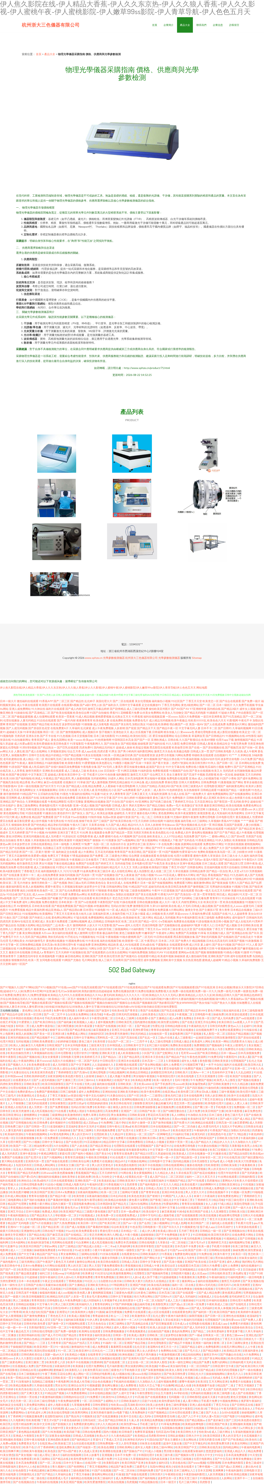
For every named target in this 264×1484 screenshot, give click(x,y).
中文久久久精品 (170, 1184)
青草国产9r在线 (90, 1207)
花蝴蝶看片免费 (129, 712)
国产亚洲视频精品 (185, 1269)
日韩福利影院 (247, 1176)
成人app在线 (89, 751)
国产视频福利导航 (158, 1273)
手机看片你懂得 (221, 1246)
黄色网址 (28, 1010)
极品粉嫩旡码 (163, 1103)
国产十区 (134, 1095)
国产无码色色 (187, 840)
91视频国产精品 (176, 1180)
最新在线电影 (195, 1165)
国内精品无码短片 (104, 747)
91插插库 (212, 712)
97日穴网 (8, 817)
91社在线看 (85, 898)
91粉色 (181, 1211)
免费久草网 (90, 1114)
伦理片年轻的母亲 (229, 1172)
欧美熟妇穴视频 (158, 867)
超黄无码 (248, 906)
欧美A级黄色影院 (10, 871)
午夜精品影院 (95, 1111)
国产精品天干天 (146, 728)
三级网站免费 (211, 1068)
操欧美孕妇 (69, 1176)
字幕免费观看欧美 (112, 1265)
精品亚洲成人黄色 (133, 1188)
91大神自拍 (38, 708)
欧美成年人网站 (201, 1041)
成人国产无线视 (253, 875)
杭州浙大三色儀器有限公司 (51, 25)
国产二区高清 (21, 898)
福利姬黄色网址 (235, 786)
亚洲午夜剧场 (28, 1153)
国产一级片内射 (66, 720)
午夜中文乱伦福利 (94, 1095)
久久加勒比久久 (242, 1141)
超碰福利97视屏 (190, 925)
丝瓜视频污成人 (216, 933)
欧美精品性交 (222, 743)
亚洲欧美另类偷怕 (128, 1091)
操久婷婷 (129, 797)
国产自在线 (139, 836)
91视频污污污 (253, 902)
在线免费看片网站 (243, 1234)
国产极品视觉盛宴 (27, 1273)
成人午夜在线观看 (27, 705)
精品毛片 (114, 867)
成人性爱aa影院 (23, 743)
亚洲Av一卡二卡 (200, 1072)
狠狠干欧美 (86, 820)
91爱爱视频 (89, 763)
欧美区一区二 (126, 1026)
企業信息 (218, 24)
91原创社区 (69, 836)
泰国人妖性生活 (122, 1107)
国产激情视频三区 (198, 886)
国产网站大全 (152, 1257)
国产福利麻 (65, 1022)
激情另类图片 (34, 770)
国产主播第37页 (208, 909)
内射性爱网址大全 (192, 902)
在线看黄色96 (130, 1254)
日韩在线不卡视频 (53, 1230)
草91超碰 (82, 1149)
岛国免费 (189, 836)
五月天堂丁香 (73, 929)
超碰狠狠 (198, 1103)
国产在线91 (127, 801)
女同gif (214, 1161)
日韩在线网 (156, 820)
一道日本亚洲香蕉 (211, 716)
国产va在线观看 (245, 1018)
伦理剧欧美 (101, 1134)
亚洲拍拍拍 (109, 1091)
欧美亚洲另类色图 (43, 1072)
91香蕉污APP (166, 894)
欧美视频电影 (47, 956)
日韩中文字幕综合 (53, 1141)
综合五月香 (74, 751)
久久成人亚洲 (165, 878)
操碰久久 (102, 1076)
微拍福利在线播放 (49, 1176)
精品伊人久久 (222, 1141)
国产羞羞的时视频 (59, 1199)
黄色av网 (5, 844)
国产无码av (196, 859)
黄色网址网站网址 (62, 917)
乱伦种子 (89, 701)
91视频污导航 (240, 886)
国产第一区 (83, 1165)
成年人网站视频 (31, 902)
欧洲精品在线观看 (203, 1122)
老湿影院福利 (156, 1180)
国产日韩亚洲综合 (11, 913)
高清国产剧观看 (233, 824)
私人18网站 (178, 1114)
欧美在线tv (108, 894)
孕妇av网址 (51, 1246)
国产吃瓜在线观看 (172, 1010)
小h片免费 (246, 759)
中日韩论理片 (108, 1060)
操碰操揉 (179, 956)
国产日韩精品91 (215, 735)
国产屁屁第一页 (152, 851)
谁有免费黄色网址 (228, 1196)
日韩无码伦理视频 (195, 1169)
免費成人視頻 (76, 1111)
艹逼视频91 (169, 1257)
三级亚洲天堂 (97, 1045)
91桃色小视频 (231, 952)
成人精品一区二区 (33, 759)
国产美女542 (104, 1153)
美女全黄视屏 (50, 1056)
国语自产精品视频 (238, 1033)
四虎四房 (5, 921)
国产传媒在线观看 (57, 1161)
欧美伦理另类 (112, 956)
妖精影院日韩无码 (162, 1072)
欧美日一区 (239, 1254)
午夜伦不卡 (245, 720)
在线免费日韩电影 (185, 1145)
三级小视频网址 (161, 1223)
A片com (46, 933)
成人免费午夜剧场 (42, 1026)
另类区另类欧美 (142, 832)
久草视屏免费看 (84, 1277)
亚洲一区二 (241, 1068)
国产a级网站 (70, 1118)
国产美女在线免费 (146, 894)
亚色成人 (42, 1095)
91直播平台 (11, 1246)
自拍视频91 (221, 755)
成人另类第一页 (38, 1107)
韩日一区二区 (51, 732)
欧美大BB (9, 778)
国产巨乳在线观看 (68, 747)
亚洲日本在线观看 (129, 1060)
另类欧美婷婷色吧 (35, 1076)
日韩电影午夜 (203, 1014)
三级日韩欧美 (61, 859)
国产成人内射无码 (76, 708)
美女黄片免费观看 (57, 921)
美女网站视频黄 (31, 933)
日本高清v (48, 944)
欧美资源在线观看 (237, 1014)
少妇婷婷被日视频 (66, 1041)
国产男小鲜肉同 (127, 751)
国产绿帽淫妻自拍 (174, 1111)
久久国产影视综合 (190, 739)
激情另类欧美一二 (42, 882)
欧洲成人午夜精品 (43, 778)
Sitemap (197, 657)
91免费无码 (215, 1056)
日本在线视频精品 (161, 1126)
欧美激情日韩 (255, 848)
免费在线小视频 (195, 766)
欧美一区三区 (109, 1192)
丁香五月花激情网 (17, 855)
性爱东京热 (38, 809)
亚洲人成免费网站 (20, 708)
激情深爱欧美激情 (61, 840)
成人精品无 (122, 909)
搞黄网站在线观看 (192, 844)
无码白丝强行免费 (121, 906)
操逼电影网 (176, 1033)
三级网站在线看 (88, 1254)
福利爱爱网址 (34, 848)
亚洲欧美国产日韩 (219, 956)
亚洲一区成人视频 (84, 805)
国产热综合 (18, 801)
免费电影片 (179, 797)
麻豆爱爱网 (241, 1122)
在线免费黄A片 (59, 728)
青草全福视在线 (253, 782)
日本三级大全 (229, 855)
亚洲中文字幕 (167, 1207)
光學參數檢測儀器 (114, 657)
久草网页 (75, 844)
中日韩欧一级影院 (124, 1250)
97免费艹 (87, 844)
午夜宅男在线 (56, 820)
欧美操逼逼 (177, 1149)
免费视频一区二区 (245, 1107)
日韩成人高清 (154, 1188)
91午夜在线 (92, 940)
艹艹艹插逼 (247, 820)
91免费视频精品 (26, 948)
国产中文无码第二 (71, 1049)
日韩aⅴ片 (165, 1130)
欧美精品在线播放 (126, 1049)
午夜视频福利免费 (226, 948)
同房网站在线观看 (63, 1242)
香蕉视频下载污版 (118, 890)
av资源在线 (75, 1095)
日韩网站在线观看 (220, 1250)
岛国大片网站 (21, 1149)
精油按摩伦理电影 (230, 1215)
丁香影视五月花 (30, 871)
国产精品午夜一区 (167, 728)
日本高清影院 (199, 1161)
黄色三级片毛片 (162, 797)
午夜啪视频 (112, 936)
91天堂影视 (105, 925)
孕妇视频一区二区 (66, 1215)
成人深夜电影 (101, 724)
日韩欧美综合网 (80, 1161)
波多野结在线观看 (21, 1029)
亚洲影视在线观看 (127, 1064)
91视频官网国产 (82, 840)
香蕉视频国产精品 (218, 875)
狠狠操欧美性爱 (20, 824)
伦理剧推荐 (203, 878)
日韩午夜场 (251, 863)
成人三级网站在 (141, 809)
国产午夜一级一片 (163, 1157)
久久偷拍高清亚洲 (151, 828)
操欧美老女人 (155, 836)
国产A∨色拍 (71, 1269)
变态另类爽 (96, 1234)
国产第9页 (26, 859)
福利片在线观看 (55, 708)
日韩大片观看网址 (189, 782)
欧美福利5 (194, 1118)
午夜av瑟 (109, 1014)
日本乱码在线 (118, 1196)
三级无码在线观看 (37, 1103)
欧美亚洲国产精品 (71, 1211)
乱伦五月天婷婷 (221, 890)
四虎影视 (211, 774)
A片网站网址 (176, 909)
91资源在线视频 (234, 844)
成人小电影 (227, 1161)
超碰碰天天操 (14, 732)
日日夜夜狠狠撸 (25, 1138)
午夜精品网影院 (57, 801)
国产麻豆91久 (164, 1145)
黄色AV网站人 (62, 948)
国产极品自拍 (8, 925)
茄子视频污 (105, 732)
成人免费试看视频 (142, 1238)
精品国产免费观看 (43, 817)
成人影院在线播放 (228, 732)
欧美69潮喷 (208, 739)
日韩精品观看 (208, 790)
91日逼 (100, 936)
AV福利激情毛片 (35, 940)
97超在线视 (81, 917)
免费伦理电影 (207, 817)
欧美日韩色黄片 (59, 743)
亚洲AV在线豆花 (21, 921)
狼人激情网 (81, 933)
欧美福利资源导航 (39, 1242)
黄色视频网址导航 (14, 813)
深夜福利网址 (48, 797)
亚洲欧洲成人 (159, 739)
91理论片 (61, 867)
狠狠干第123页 (59, 1029)
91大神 (231, 1188)
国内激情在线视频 (145, 1022)
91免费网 (106, 1122)
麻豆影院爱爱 (22, 820)
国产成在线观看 (184, 890)
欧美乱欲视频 (105, 813)
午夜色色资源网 (196, 1056)
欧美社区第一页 (213, 902)
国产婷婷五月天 (104, 863)
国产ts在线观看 (87, 902)
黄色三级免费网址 (27, 805)
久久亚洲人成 (86, 790)
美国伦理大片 (104, 701)
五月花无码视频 (104, 851)
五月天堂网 (171, 1188)
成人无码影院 (60, 1064)
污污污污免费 (71, 871)
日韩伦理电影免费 (32, 1184)
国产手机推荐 (163, 1084)
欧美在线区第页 (182, 1130)
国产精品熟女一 (46, 747)
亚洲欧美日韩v (148, 1138)
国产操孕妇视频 (162, 1122)
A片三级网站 (200, 820)
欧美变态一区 (211, 701)
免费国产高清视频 (186, 933)
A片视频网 (125, 836)
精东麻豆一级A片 (47, 1130)
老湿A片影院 (211, 859)
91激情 (245, 952)
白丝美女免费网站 (151, 712)
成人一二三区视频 (21, 1250)
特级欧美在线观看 (203, 755)
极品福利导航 (110, 933)
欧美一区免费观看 (48, 1138)
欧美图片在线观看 (50, 705)
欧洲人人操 (17, 1045)
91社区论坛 (111, 828)
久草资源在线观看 (247, 1227)
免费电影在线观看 (177, 778)
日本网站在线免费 (250, 763)
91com (158, 875)
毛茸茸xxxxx (188, 1053)
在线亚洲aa (169, 1091)
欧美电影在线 (165, 855)
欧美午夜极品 (179, 720)
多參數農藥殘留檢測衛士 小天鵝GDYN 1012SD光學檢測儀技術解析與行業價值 (56, 454)
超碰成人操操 (124, 747)
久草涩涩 (130, 813)
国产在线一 (195, 747)
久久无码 (25, 936)
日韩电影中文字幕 (160, 1161)
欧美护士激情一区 (140, 1122)
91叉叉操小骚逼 (136, 913)
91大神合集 (138, 782)
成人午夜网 (250, 751)
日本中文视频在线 (185, 878)
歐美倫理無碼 (197, 1084)
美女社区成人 (115, 882)
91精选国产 (231, 828)
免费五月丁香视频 (58, 855)
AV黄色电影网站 (60, 1134)
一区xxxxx (172, 716)
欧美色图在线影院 (127, 1165)
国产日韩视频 (247, 1238)
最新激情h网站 (202, 882)
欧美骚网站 (46, 913)
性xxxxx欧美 (180, 1084)
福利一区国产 (19, 963)
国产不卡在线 (48, 735)
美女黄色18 (172, 863)
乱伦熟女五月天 (121, 716)
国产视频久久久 (17, 1064)
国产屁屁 (131, 728)
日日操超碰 (250, 1269)
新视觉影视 (204, 813)
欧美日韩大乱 (253, 1064)
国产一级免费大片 (195, 793)
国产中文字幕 (26, 1254)
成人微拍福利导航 (196, 956)
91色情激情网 (103, 739)
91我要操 (111, 840)
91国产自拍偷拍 (99, 712)
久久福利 (243, 855)
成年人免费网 (230, 1265)
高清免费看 (112, 1111)
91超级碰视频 (168, 1277)
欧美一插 (204, 1246)
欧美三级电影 (206, 917)
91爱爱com (245, 809)
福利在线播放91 (251, 1265)
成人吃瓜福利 (37, 766)
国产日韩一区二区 (227, 763)
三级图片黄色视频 (95, 1211)
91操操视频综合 (15, 1277)
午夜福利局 (201, 1130)
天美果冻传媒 (97, 824)
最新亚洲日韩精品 (215, 805)
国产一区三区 (44, 1068)
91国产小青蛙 (228, 778)
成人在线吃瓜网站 (122, 871)
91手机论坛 (71, 936)
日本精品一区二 (130, 1230)
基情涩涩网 (198, 809)
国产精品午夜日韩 (127, 1068)
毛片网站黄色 (90, 960)
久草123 (155, 906)
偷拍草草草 (88, 890)
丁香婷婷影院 (63, 1072)
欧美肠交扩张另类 (192, 805)
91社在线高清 (232, 1157)
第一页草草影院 (206, 894)
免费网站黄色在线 (129, 828)
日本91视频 (33, 1211)
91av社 (70, 1230)
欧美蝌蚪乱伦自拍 (48, 1169)
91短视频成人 (87, 1215)
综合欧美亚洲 (119, 1227)
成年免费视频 (152, 960)
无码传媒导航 (123, 863)
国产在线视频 (17, 848)
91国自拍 (145, 1049)
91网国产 (168, 1196)
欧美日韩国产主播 (213, 1111)
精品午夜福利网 (35, 909)
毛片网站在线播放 (197, 1149)
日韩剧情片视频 (180, 1273)
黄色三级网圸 (167, 1138)
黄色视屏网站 (166, 813)
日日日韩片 (106, 1049)
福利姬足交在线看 (66, 851)
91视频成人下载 (168, 840)
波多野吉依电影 (230, 759)
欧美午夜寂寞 (84, 1026)
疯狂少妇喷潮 (28, 890)
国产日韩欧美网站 (177, 859)
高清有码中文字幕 (223, 1072)
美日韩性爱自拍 (109, 1169)
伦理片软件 (80, 1053)
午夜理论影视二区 (102, 1018)
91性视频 (248, 1184)
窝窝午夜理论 (53, 886)
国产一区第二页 (41, 1149)
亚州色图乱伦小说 (106, 790)
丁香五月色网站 (171, 705)
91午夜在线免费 (172, 828)
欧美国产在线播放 (241, 1076)
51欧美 (106, 755)
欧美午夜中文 (222, 1254)
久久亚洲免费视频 (239, 1149)
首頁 (154, 24)
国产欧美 (176, 786)
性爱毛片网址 (91, 1257)
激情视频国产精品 (245, 739)
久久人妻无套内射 (11, 1130)
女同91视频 (126, 1118)
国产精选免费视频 (62, 906)
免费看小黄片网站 (40, 1203)
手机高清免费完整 (56, 1018)
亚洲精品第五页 (191, 828)
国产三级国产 (101, 820)
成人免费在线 (23, 817)
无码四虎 (228, 770)
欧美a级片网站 (29, 1188)
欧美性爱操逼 (253, 1250)
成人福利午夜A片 (79, 1018)
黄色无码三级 (173, 1095)
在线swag (58, 1273)
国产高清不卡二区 (114, 948)
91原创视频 (203, 921)
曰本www (47, 1172)
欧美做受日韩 (180, 747)
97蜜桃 (93, 1053)
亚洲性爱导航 (141, 1029)
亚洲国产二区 (129, 1111)
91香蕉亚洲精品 (205, 840)
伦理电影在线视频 (84, 1219)
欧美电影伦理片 (215, 1103)
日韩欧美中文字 (135, 1045)
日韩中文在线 (37, 755)
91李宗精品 (138, 898)
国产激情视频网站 (71, 732)
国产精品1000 (86, 878)
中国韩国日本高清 (123, 739)
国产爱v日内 (29, 1176)
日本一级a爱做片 (131, 1211)
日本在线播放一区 (200, 1153)
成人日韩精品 (96, 921)
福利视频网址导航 (240, 1242)
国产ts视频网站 (126, 840)
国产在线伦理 (74, 1141)
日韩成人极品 (181, 1041)
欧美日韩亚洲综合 (11, 1114)
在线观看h (142, 1018)
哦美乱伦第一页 (138, 1176)
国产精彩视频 (129, 743)
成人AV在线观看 (129, 944)
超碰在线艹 (257, 801)
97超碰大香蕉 (226, 712)
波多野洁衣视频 (165, 755)
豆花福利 (71, 1126)
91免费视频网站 (37, 1219)
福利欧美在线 (168, 906)
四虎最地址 (214, 1180)
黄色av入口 (235, 1026)
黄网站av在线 (186, 952)
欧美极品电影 (182, 751)
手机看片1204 (95, 774)
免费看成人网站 (76, 1033)
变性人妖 (96, 705)
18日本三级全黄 (171, 929)
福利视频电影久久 (52, 871)
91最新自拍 (50, 813)
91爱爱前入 (25, 1022)
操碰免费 (219, 1014)
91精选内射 (73, 1273)
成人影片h (159, 790)
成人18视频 (153, 913)
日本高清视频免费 (249, 1053)
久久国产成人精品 (116, 824)
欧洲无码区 (199, 1134)
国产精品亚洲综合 (101, 1145)
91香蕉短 (167, 1254)
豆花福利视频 (212, 867)
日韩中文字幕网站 (84, 1037)
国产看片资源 (160, 763)
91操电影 (100, 909)
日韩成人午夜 (151, 1265)
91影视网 (232, 720)
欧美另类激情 (21, 1111)
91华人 (212, 763)
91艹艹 (233, 755)
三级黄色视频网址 (140, 890)
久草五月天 (209, 1176)
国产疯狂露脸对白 (253, 1157)
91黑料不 (257, 921)
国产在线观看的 (96, 952)
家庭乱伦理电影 (9, 747)
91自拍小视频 (53, 1184)
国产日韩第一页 (35, 1126)
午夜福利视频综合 (19, 1215)
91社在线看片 (118, 1157)
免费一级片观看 (99, 1149)
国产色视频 (60, 882)
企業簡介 (169, 24)
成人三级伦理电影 (161, 1041)
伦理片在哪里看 (183, 855)
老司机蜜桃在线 (12, 759)
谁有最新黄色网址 (137, 1149)
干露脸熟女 (162, 944)
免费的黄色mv (26, 1091)
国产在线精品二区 (76, 1234)
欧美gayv (88, 739)
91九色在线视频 (105, 878)
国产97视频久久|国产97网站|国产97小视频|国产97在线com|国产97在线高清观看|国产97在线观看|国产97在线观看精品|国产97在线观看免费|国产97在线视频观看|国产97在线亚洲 (107, 987)
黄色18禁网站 (14, 836)
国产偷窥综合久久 (18, 1099)
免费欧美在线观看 (181, 1045)
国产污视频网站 (53, 1157)
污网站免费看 (183, 755)
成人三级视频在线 (44, 867)
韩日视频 (217, 824)
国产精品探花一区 (191, 848)
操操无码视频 (67, 875)
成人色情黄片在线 (240, 797)
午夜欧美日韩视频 (97, 1157)
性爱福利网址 (171, 1203)
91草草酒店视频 (33, 732)
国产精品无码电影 (195, 712)
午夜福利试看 (95, 1184)
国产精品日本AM (195, 1010)
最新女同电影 (110, 1257)
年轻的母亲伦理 (50, 1188)
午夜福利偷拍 (217, 1277)
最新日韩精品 (36, 763)
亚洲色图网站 (99, 944)
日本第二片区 (166, 940)
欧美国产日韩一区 (196, 1250)
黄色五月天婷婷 (65, 1261)
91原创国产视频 (18, 766)
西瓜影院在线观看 (160, 747)
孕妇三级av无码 (77, 882)
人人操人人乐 (183, 1196)
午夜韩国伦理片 (166, 1076)
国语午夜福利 (48, 1277)
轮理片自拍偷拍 (230, 867)
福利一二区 (193, 1176)
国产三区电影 (20, 917)
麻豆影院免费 (56, 929)
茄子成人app (208, 1227)
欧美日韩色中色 (11, 1265)
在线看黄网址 (184, 1107)
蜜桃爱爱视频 (103, 716)
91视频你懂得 (143, 797)
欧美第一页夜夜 (65, 716)
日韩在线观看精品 (42, 844)
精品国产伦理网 (17, 1203)
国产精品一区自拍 (217, 871)
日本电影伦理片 (225, 817)
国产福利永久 (111, 705)
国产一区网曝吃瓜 (160, 1134)
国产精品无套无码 (47, 878)
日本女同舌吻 (143, 1118)
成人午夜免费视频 (103, 728)
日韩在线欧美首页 (220, 1273)
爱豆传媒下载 (254, 929)
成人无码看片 (53, 836)
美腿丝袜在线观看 (242, 890)
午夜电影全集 (89, 766)
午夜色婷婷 (255, 1134)
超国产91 (227, 1068)
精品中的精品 (53, 755)
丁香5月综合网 (229, 809)
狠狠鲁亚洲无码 (144, 1103)
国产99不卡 (159, 848)
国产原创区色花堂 (39, 728)
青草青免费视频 (105, 1277)
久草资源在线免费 (131, 1257)
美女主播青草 (175, 774)
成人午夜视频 (244, 832)
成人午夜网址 (86, 851)
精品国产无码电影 (19, 1223)
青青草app (6, 1068)
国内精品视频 (181, 1161)
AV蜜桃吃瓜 (24, 906)
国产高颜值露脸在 (63, 1149)
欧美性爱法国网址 (169, 1022)
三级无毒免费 (201, 898)
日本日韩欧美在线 (248, 925)
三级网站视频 (63, 1037)
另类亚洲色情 (256, 743)
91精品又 (240, 929)
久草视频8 (214, 820)
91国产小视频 (137, 909)
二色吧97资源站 (179, 763)
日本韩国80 (104, 1203)
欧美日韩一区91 (88, 1223)
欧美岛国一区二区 (225, 851)
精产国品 (201, 875)
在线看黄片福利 (111, 1207)
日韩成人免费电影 (214, 1188)
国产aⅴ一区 (130, 1223)
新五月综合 (176, 1169)
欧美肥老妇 (94, 894)
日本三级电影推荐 (252, 1010)
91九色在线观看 (245, 898)
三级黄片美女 (209, 1207)
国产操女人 (78, 813)
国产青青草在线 (150, 1192)
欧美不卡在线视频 (150, 1165)
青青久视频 (23, 840)
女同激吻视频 (242, 770)
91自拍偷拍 (117, 1149)
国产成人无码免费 (223, 1018)
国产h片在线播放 (41, 1223)
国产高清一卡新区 (141, 763)
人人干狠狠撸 (16, 1103)
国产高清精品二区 (39, 712)
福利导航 (186, 820)
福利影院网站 (145, 751)
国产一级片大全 (242, 1207)
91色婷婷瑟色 (174, 790)
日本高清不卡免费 (186, 1246)
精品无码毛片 (191, 1099)
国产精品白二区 (112, 1056)
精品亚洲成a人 (54, 909)
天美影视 (234, 1145)
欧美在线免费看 (65, 797)
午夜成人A (120, 1176)
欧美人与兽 (216, 1049)
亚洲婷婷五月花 (217, 1242)
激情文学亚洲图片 (16, 1234)
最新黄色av (40, 929)
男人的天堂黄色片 (103, 1165)
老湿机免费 (84, 1176)
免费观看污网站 (183, 882)
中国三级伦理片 (235, 1199)
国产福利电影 (103, 805)
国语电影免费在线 (84, 1203)
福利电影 (174, 1238)
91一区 (110, 909)
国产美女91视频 (222, 944)
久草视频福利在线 (42, 1053)
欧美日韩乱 (135, 851)
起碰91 (248, 1026)
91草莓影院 (77, 743)
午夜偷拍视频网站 (37, 1134)
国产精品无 (120, 1203)
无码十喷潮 (182, 1080)
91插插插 (258, 878)
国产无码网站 (184, 898)
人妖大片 (92, 925)
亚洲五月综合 (16, 1211)
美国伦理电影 (242, 1203)
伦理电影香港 (85, 836)
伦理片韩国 (7, 1041)
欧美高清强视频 (88, 1169)
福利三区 (45, 1273)
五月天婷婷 (62, 952)
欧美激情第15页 (195, 1219)
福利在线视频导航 (111, 940)
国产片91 (117, 797)
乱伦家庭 (86, 728)
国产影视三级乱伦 (161, 1199)
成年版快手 (239, 917)
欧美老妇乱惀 (107, 1180)
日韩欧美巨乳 (124, 1022)
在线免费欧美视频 (121, 720)
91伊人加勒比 (223, 840)
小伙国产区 (148, 1053)
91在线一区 (7, 1138)
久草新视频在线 (40, 840)
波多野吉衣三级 (136, 844)
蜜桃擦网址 (31, 1114)
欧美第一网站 (221, 1041)
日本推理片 (92, 859)
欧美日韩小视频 (219, 921)
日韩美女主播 (66, 1165)
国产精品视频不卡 (42, 1037)
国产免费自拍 (161, 1118)
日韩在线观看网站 (174, 1165)
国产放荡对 (103, 1010)
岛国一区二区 (101, 844)
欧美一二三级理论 (152, 1095)
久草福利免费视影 (250, 960)
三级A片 (258, 909)
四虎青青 (132, 1184)
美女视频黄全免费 (99, 832)
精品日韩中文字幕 (114, 1141)
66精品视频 (173, 848)
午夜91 (142, 1180)
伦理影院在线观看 (125, 1145)
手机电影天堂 (223, 1107)
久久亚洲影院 (218, 1211)
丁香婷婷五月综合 (183, 801)
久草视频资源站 (57, 751)
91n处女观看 (152, 1219)
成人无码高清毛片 (14, 828)
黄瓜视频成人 (244, 817)
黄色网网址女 (28, 790)
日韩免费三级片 (14, 1126)
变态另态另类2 (121, 898)
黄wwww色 (187, 732)
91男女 (113, 751)
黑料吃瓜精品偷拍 (119, 782)
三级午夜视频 (227, 1091)
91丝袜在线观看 (110, 1254)
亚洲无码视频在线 (34, 836)
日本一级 (145, 882)
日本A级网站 (18, 1242)
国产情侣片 (239, 944)
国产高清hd (81, 1072)
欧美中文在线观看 (239, 1095)
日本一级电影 (61, 844)
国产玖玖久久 (171, 1227)
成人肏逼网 (127, 1269)
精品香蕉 (25, 782)
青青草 (12, 1172)
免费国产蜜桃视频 (47, 1091)
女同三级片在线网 (157, 1045)
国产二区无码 (145, 936)
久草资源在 (214, 855)
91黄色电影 (65, 805)
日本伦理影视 (63, 1053)
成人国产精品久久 (201, 1141)
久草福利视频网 (241, 728)
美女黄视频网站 (143, 1172)
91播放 (60, 956)
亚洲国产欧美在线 (196, 1261)
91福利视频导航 (54, 763)
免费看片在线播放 (126, 1138)
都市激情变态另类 (27, 863)
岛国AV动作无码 (210, 759)
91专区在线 (71, 820)
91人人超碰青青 (238, 913)
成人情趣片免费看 (120, 1076)
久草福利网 (124, 1246)
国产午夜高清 (156, 863)
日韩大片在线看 (68, 790)
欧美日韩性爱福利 (78, 867)
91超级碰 (32, 1277)
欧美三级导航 (240, 1246)
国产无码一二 (203, 836)
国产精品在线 (37, 1234)
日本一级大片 (8, 701)
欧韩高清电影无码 (29, 1257)
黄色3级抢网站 (190, 705)
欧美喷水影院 (73, 763)
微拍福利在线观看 (27, 701)
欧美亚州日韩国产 (31, 1246)
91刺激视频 (252, 940)
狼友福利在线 (231, 1010)
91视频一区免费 (240, 1192)
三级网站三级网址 (73, 1099)
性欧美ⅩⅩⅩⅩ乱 (197, 720)
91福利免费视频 (138, 952)
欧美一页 (33, 960)
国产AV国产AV (180, 708)
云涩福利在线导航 (48, 793)
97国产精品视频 (72, 755)
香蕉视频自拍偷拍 (21, 1207)
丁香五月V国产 (178, 867)
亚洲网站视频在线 (133, 1099)
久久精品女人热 (164, 1172)
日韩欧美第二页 (127, 1084)
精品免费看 (95, 786)
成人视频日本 (90, 732)
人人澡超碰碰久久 (103, 1064)
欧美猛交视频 (141, 747)
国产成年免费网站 (248, 778)
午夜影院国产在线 (108, 902)
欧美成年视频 (166, 956)
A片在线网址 (62, 1145)
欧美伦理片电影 (247, 1091)
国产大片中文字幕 (101, 797)
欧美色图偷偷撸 (64, 1172)
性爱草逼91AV (188, 851)
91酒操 (100, 1126)
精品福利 (233, 894)
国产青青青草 (175, 948)
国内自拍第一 (103, 1087)
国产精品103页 (144, 1153)
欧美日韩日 (226, 1022)
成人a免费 (175, 1018)
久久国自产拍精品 (147, 786)
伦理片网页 (15, 1141)
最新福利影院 (14, 886)
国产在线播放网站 (240, 793)
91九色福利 (237, 875)
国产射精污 (154, 1196)
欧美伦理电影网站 (78, 759)
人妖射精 (119, 728)
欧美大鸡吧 (167, 913)
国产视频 (200, 952)
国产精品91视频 (83, 906)
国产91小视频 (31, 1141)
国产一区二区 (207, 705)
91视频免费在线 (75, 940)
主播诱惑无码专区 (27, 956)
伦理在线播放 (11, 720)
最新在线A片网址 (147, 813)
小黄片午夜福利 (102, 1250)
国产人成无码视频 (17, 728)
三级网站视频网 (77, 921)
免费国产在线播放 (13, 1157)
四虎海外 (181, 1049)
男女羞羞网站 (119, 1114)
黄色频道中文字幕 (151, 1068)
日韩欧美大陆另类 (228, 1138)
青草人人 (13, 1188)
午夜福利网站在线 (131, 1219)
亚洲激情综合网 (31, 1230)
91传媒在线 (250, 1029)
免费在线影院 (50, 902)
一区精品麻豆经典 (122, 755)
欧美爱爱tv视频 (37, 855)
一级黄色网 (244, 790)
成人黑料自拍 (158, 859)
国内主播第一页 (71, 828)
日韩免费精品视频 (30, 944)
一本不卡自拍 (214, 1064)
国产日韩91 (225, 728)
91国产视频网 (170, 851)
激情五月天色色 (163, 751)
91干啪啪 (255, 952)
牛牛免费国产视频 (201, 1080)
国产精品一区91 (148, 921)
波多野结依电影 (71, 724)
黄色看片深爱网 (138, 1199)
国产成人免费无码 (71, 809)
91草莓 (202, 933)
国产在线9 (51, 766)
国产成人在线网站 (36, 751)
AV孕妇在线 (65, 1250)
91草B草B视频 (28, 747)
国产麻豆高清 (55, 1234)
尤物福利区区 (96, 1033)
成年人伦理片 (133, 925)
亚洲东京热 (32, 735)
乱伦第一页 (205, 824)
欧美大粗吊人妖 (82, 913)
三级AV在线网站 (138, 1203)
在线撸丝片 (70, 782)
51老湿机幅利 (55, 1126)
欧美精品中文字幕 (142, 1087)
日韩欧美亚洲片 (126, 1180)
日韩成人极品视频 (202, 906)
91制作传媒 (95, 817)
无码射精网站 (99, 778)
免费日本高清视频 (126, 1242)
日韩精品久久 (68, 1138)
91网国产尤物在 (71, 960)
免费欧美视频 (206, 851)
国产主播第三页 (67, 1080)
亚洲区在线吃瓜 (132, 1207)
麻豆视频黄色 (101, 1029)
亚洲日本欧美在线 (173, 1192)
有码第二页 (23, 1026)
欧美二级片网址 (144, 917)
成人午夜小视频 (129, 1234)
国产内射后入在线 (40, 917)
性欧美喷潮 (212, 1165)
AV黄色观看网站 (111, 759)
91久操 (61, 786)
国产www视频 (38, 898)
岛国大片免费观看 (191, 1188)
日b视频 (126, 809)
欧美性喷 (100, 1041)
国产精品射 (144, 1026)
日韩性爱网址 (101, 848)
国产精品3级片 (230, 708)
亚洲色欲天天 (121, 732)
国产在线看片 (50, 1049)
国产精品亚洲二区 (54, 1227)
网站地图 (201, 687)
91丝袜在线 (228, 898)
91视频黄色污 (190, 1227)
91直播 (95, 793)
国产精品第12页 (234, 863)
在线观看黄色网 (178, 944)
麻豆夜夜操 (168, 1211)
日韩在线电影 (147, 1242)
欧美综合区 (169, 1265)
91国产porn (176, 1250)
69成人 (12, 1257)
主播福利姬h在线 (161, 809)
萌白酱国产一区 (178, 724)
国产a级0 (85, 705)
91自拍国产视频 (240, 1169)
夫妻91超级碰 (86, 1010)
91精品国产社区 (138, 886)
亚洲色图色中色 (217, 1134)
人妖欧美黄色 (148, 1014)
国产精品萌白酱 (73, 909)
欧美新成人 (180, 1153)
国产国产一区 (142, 739)
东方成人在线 (176, 793)
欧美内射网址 (236, 813)
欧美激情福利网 (156, 948)
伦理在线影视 (25, 867)
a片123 (244, 871)
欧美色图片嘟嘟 (20, 1192)
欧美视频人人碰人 (85, 1022)
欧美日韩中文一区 (75, 774)
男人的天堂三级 (77, 1265)
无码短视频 (23, 1041)
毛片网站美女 (17, 940)
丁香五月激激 (58, 1095)
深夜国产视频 (236, 940)
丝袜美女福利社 (248, 1257)
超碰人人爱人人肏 (237, 1103)
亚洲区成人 (38, 921)
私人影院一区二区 (215, 1033)
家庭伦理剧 (85, 1068)
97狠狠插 (101, 890)
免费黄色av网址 (77, 894)
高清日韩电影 (150, 925)
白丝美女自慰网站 (117, 952)
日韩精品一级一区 (211, 1230)
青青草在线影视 (38, 1196)
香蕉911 (115, 712)
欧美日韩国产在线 (198, 1211)
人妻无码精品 (28, 720)
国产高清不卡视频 (194, 774)
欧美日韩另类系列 (219, 1234)
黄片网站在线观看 (13, 1161)
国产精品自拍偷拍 (230, 859)
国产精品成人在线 (77, 786)
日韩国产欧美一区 (150, 1111)
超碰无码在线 (156, 886)
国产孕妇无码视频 (206, 936)
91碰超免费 (84, 944)
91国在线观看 (34, 813)
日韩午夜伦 (113, 1126)
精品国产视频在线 (29, 1056)
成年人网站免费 (68, 878)
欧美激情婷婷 (73, 1114)
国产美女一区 (42, 1033)
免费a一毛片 (173, 805)
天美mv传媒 (179, 1118)
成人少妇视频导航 (208, 778)
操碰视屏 (143, 743)
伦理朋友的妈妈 (71, 848)
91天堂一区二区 (249, 894)
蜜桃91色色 (112, 836)
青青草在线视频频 (193, 1203)
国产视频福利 (214, 1045)
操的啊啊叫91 (208, 1184)
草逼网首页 (198, 735)
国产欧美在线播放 (183, 1029)
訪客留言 (234, 24)
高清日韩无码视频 (93, 809)
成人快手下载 (150, 1277)
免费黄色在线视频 (184, 921)
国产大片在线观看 (40, 1087)
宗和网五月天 (113, 809)
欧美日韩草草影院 (144, 1246)
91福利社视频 (172, 820)
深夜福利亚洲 (101, 913)
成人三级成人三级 (75, 770)
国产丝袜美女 (112, 743)
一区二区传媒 (178, 1242)
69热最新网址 (102, 906)
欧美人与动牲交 (103, 1176)
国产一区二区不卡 (55, 1014)
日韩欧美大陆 (237, 1211)
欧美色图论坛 (104, 763)
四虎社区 (104, 1114)
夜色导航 (96, 1014)
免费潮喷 (199, 1045)
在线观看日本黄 (119, 848)
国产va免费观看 (126, 790)
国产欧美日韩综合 (45, 1022)
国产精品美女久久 (42, 1215)
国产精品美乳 (63, 778)
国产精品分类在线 (169, 759)
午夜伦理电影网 (125, 786)
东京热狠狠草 (192, 790)
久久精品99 (116, 1134)
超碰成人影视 (56, 774)
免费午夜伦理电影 (65, 1010)
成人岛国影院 (142, 871)
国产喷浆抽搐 (220, 882)
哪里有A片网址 (187, 875)
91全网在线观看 (228, 1176)
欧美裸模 (163, 724)
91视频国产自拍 (179, 770)
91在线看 (61, 1111)
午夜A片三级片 (79, 824)
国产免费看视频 (125, 859)
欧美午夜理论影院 (92, 1199)
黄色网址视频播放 (202, 832)
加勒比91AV (155, 952)
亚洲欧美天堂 (107, 1053)
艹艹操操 (94, 759)
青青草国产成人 (40, 739)
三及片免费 (194, 1111)
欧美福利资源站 (14, 1134)
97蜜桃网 (161, 1238)
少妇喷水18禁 (245, 851)
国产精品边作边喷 (13, 1014)
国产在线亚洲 (164, 1246)
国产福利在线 (157, 743)
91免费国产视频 (192, 1068)
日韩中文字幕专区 (151, 1261)
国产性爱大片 (182, 1122)
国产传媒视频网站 (162, 882)
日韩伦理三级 (205, 1257)
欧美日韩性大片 (51, 1257)
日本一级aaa (228, 1053)
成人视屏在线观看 (109, 1188)
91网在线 (126, 1172)
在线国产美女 (122, 1080)
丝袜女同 (87, 848)
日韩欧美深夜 (137, 1114)
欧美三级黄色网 (198, 1049)
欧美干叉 (185, 1234)
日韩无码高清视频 (127, 1014)
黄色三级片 (86, 1041)
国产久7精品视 (237, 1134)
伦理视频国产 (238, 1060)
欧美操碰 (128, 917)
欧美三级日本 (103, 871)
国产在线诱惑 (222, 906)
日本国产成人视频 (226, 925)
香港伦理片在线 (109, 1230)
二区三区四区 (176, 1176)
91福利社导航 (181, 1134)
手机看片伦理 (243, 1223)
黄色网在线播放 (55, 940)
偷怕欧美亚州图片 (159, 708)
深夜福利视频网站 (88, 1192)
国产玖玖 (254, 933)
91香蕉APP (46, 701)
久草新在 (162, 1242)
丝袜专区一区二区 (211, 1157)
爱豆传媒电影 (172, 1068)
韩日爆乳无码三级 (56, 759)
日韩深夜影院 (58, 1103)
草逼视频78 (53, 809)
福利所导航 (105, 929)
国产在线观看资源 (144, 755)
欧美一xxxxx (75, 739)
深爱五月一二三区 (147, 1130)
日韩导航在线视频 (139, 1157)
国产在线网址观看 (236, 848)
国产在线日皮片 (244, 936)
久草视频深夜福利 (72, 886)
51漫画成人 (213, 809)
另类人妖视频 (140, 867)
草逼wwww (182, 913)
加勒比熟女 (139, 724)
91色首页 (135, 1227)
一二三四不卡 (139, 1041)
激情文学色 (191, 909)
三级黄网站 (56, 1114)
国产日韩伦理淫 (133, 960)
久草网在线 (244, 755)
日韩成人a (37, 952)
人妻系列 (117, 766)
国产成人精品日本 (221, 878)
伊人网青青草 (117, 793)
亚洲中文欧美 (173, 1099)
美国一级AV (196, 724)
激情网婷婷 (79, 925)
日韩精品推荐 (197, 871)
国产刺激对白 (129, 956)
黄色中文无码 (86, 1126)
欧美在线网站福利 (91, 1269)
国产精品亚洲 (247, 828)
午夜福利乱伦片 (198, 1026)
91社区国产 (178, 701)
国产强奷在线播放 (35, 1199)
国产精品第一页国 (122, 832)
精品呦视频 (199, 940)
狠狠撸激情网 (229, 1087)
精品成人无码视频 (165, 917)
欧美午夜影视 (234, 1111)
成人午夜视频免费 (136, 948)
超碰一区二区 (32, 1227)
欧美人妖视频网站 (33, 886)
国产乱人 (91, 813)
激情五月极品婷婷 (98, 708)
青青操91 (49, 952)
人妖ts (136, 1277)
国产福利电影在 (149, 1184)
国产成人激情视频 (97, 782)
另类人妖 (89, 1084)
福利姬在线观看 (106, 1084)
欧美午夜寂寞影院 (186, 813)
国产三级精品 (68, 1246)
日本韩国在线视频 (21, 1018)
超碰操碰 (29, 1130)
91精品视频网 (116, 1072)
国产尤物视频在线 (169, 925)
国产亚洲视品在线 (237, 933)
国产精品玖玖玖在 (173, 1219)
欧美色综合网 (81, 712)
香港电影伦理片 (48, 805)
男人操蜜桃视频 (80, 778)
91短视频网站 (30, 913)
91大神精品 (123, 735)
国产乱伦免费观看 (70, 890)
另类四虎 (19, 735)
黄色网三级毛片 (23, 929)
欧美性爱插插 (42, 743)
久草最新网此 (104, 1080)
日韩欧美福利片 (150, 1254)
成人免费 (99, 836)
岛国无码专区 (24, 1165)
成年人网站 (233, 1261)
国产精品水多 (89, 929)
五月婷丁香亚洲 (188, 1230)
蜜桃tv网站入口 (221, 836)
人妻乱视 (19, 751)
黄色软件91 (64, 813)
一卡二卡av (108, 1246)
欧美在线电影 (186, 1076)
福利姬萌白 (33, 1049)
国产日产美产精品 (225, 832)
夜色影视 (205, 1060)
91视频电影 (7, 735)
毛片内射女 (24, 882)
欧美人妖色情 (43, 1010)
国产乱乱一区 (147, 1037)
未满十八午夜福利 (205, 1196)
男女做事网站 (68, 1254)
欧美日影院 (123, 1238)
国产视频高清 (233, 747)
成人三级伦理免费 (137, 708)
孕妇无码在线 (56, 936)
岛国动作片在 (118, 844)
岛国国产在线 (219, 913)
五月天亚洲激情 (206, 1076)
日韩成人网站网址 (45, 1165)
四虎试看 (102, 751)
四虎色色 (156, 1203)
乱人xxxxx (236, 906)
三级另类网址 (27, 1261)
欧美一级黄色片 (163, 1080)
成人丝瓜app (200, 1273)
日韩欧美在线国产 (132, 759)
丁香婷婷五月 (203, 1199)
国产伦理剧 (29, 878)
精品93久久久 (136, 824)
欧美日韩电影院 (24, 1068)
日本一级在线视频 (28, 786)
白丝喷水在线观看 (188, 1207)
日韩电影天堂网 (70, 1056)
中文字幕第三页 (37, 774)
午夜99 (156, 890)
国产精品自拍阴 (238, 1153)
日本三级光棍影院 (104, 735)
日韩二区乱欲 (58, 1238)
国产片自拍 (113, 801)
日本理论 (88, 909)
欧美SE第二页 (8, 882)
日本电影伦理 (140, 863)
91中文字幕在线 (175, 766)
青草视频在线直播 (103, 1238)
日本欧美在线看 (41, 906)
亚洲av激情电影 (35, 828)
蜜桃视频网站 (252, 844)
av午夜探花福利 (99, 867)
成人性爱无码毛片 (209, 1126)
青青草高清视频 (74, 1157)
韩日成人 (221, 894)
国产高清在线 (129, 1037)
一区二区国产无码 (87, 1060)
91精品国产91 (28, 793)
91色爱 (63, 894)
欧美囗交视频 (218, 1149)
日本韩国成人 (115, 1045)
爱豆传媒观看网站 (163, 735)
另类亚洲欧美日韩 (163, 1049)
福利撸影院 (123, 774)
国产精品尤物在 (156, 805)
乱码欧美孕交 (241, 801)
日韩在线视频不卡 (218, 1192)
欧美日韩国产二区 (199, 1223)
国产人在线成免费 (215, 724)
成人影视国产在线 (28, 797)
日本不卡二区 (209, 728)
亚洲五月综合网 (121, 1029)
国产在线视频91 (52, 1269)
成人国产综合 (158, 1176)
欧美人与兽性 (186, 1257)
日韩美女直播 (161, 817)
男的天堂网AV (137, 805)
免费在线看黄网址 (231, 1029)
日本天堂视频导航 (82, 735)
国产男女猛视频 (68, 898)
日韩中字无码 (148, 1215)
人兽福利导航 (117, 913)
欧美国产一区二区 (21, 1145)
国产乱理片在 (126, 1130)
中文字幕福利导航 (156, 1169)
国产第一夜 (144, 1250)
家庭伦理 (65, 1153)
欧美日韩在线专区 (122, 1103)
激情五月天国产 (139, 774)
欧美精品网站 (121, 1087)
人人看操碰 (109, 786)
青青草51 (215, 898)
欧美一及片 (65, 925)
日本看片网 (54, 1099)
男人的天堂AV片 (82, 1134)
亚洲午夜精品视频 (190, 863)
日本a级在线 (147, 944)
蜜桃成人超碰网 (211, 960)
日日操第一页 (112, 770)
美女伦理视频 (143, 701)
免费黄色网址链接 (186, 1254)
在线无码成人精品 (97, 1099)
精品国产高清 (88, 1188)
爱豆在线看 (7, 820)
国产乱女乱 (25, 894)
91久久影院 (173, 743)
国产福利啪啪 (23, 778)
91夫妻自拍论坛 (20, 1072)
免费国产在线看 (85, 863)
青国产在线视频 (150, 1010)
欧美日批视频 (208, 1215)
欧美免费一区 (106, 1215)
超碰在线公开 (8, 906)
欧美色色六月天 (216, 720)
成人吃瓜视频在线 (42, 1111)
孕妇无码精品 (138, 1033)
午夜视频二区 (184, 1014)
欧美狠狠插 (239, 840)
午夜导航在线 (53, 828)
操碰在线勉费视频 (132, 1169)
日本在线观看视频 (62, 1180)
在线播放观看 (148, 855)
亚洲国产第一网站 (140, 848)
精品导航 (218, 1199)
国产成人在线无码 (240, 921)
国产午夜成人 (19, 763)
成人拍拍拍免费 (154, 782)
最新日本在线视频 (19, 952)
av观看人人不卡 (244, 1022)
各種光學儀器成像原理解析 (207, 498)
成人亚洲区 (210, 797)
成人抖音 (194, 944)
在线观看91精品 (147, 956)
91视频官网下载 (194, 1064)
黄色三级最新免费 (130, 933)
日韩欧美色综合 (96, 882)
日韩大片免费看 (211, 1265)
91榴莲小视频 (121, 763)
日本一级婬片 (224, 705)
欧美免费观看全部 (40, 1064)
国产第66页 (238, 836)
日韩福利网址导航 (117, 886)
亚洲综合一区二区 (136, 1134)
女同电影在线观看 (50, 960)
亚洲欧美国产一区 (86, 1180)
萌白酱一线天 (203, 890)
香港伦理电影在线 (205, 732)
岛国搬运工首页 (52, 848)
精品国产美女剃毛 (121, 724)
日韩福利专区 (113, 921)
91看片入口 (208, 925)
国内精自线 (214, 708)
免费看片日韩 (206, 948)
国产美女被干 (16, 1049)
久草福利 (74, 728)
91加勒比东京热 (197, 1114)
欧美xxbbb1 (146, 1084)
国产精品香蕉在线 (80, 1029)
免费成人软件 (183, 832)
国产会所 (144, 1223)
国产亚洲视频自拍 (234, 1230)
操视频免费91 (19, 755)
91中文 (4, 848)
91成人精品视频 (85, 716)
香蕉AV (38, 1018)
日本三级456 (86, 1080)
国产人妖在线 (80, 1145)
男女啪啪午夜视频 (155, 778)
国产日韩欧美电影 (221, 751)
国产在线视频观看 (187, 1215)
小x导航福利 (165, 921)
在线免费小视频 (170, 844)
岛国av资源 (109, 817)
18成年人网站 (116, 778)
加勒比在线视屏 (125, 894)
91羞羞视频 (225, 782)
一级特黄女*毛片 (104, 1068)
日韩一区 (222, 1076)
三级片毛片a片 (197, 1242)
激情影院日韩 (141, 906)
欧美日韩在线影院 (109, 1261)
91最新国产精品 (227, 790)
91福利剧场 (145, 770)
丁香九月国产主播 (11, 933)
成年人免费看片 (173, 1064)
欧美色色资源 (137, 1196)
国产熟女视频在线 (187, 824)
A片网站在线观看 (55, 1265)
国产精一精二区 (181, 809)
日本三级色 (216, 1114)
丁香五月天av (153, 929)
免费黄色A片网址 (236, 724)
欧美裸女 (87, 1273)
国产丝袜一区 (250, 747)
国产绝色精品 (39, 824)
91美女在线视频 (91, 755)
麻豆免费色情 (252, 1111)
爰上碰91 (206, 944)
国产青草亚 (131, 1010)
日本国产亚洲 (216, 1261)
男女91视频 (46, 863)
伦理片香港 (95, 933)
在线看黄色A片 (22, 1080)
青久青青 (224, 909)
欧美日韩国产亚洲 (42, 1192)
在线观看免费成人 (127, 1215)
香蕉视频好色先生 (237, 1099)
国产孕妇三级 (105, 1138)
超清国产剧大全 (155, 766)
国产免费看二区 (99, 855)
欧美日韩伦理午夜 (65, 944)
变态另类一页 (182, 1103)
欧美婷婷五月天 (91, 1056)
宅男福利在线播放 (220, 886)
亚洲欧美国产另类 (92, 956)
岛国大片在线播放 (63, 1060)
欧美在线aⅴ (257, 1153)
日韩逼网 (157, 732)
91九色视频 (64, 735)
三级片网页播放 (65, 1026)
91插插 (43, 1114)
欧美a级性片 (41, 1180)
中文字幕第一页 (159, 1149)
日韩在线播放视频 (147, 902)
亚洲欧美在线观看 (53, 770)
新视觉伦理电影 (249, 1087)
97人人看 (251, 944)
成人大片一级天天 (170, 902)
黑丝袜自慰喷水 (154, 898)
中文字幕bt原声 (42, 859)
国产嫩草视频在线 (248, 948)
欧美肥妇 (7, 1219)
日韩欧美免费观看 (42, 1041)
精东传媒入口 (172, 732)
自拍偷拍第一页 (158, 1033)
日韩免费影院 (135, 1141)
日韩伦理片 (52, 894)
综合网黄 (134, 855)
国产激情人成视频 (106, 1118)
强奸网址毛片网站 (252, 1261)
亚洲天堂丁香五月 (68, 832)
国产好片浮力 (48, 786)
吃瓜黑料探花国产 (204, 1138)
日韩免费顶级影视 (145, 1107)
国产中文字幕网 (80, 1064)
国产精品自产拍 (175, 1056)
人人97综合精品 (173, 836)
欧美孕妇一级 (103, 1107)
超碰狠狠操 (147, 1234)
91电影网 (161, 1087)
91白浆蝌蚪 (82, 1242)
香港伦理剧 (171, 782)
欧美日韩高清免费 (176, 886)
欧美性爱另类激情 (117, 1033)
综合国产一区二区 (118, 1041)
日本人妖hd (65, 1277)
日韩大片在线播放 (253, 1215)
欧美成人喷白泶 (167, 1230)
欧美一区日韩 (33, 1014)
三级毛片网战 (52, 1118)
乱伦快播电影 (60, 1087)
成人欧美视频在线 (129, 1053)
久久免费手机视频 (244, 705)
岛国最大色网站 (26, 925)
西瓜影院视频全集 (184, 936)
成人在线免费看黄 (48, 875)
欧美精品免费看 (142, 1080)
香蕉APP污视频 (230, 820)
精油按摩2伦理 (43, 1145)
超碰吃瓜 (119, 813)
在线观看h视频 (70, 705)
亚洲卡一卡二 (28, 875)
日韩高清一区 (224, 1122)
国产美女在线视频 (200, 770)
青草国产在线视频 (17, 724)
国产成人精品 (242, 1118)
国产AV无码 (104, 766)
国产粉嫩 (52, 898)
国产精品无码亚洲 (11, 851)
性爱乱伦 (157, 1026)
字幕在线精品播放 (64, 863)
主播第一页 (10, 809)
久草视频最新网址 (47, 790)
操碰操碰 (65, 1130)
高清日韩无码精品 (107, 1219)
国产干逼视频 (193, 1033)
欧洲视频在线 (245, 1188)
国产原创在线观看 (249, 1037)
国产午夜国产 (45, 1261)
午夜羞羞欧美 (247, 1165)
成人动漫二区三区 (161, 871)
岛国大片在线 (166, 1014)
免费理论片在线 (234, 1049)
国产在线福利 (226, 936)
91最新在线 (220, 1153)
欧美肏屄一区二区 (48, 890)
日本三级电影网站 (82, 1087)
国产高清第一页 (85, 875)
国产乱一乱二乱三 (142, 817)
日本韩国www (13, 1076)
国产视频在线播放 (249, 1080)
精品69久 (120, 1161)
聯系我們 (201, 24)
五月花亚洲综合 (203, 801)
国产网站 (237, 782)
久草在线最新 (181, 871)
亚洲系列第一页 (35, 1161)
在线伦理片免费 (207, 1269)
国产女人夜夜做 (124, 875)
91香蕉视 (137, 716)
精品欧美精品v (114, 917)
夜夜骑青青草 (84, 720)
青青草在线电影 (160, 1029)
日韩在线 (173, 739)
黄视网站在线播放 (95, 801)
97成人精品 (225, 1203)
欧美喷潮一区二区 (133, 940)
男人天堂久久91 (195, 1192)
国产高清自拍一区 (185, 894)
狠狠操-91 (99, 840)
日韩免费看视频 (212, 1238)
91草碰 (81, 782)
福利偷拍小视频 (161, 701)
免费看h (115, 1099)
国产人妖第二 (145, 790)
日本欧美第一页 (68, 902)
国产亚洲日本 (210, 1118)
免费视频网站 (96, 917)
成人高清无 (91, 1049)
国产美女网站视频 (150, 1064)
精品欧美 (113, 944)
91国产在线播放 (105, 875)
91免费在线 (205, 1254)
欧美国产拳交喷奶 (17, 774)
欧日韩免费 (41, 1122)
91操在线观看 (128, 902)
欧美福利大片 (68, 1169)
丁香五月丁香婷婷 (223, 929)
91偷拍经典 (212, 1087)
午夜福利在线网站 (80, 793)
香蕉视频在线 (133, 1265)
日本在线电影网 (193, 1095)
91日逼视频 (168, 890)
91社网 (84, 832)
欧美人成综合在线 (65, 1068)
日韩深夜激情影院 (225, 1037)
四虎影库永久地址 (242, 1041)
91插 (259, 898)
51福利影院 (137, 929)
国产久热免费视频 (65, 1223)
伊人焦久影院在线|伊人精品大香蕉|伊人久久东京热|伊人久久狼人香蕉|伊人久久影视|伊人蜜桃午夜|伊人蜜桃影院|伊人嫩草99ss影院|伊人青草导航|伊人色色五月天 (98, 687)
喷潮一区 (49, 851)
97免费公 (257, 1149)
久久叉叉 (126, 867)
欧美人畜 (244, 1056)
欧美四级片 (15, 1118)
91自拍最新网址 (21, 739)
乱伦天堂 (186, 929)
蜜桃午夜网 (200, 855)
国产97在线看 (196, 1180)
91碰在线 (152, 724)
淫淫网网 (11, 797)
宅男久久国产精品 (239, 882)
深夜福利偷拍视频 (97, 1196)
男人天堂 (233, 871)
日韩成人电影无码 (74, 1184)
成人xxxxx (38, 894)
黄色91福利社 (79, 948)
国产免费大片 (183, 940)
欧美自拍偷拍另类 (19, 1053)
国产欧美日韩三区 (110, 1223)
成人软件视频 (39, 820)
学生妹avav (168, 824)
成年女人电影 (189, 1060)
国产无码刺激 (250, 1172)
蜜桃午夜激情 (190, 817)
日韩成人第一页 (199, 751)
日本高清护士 (225, 1227)
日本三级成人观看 (213, 863)
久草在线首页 (184, 1172)
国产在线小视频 (144, 875)
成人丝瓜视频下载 (141, 732)
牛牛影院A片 (249, 859)
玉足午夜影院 (87, 1138)
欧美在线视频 (234, 805)
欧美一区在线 (225, 774)
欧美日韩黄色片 (102, 898)
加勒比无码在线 (240, 1130)
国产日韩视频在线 (21, 1122)
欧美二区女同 (129, 921)
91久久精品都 (240, 1084)
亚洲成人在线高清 (16, 1107)
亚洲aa (126, 1126)
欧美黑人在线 (250, 1145)
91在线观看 (171, 952)
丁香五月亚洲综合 (213, 1099)
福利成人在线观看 (222, 1223)
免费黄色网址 (223, 917)
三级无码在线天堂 (146, 878)
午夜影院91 (230, 1056)
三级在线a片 (160, 1250)
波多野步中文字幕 (95, 886)
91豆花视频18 (93, 1141)
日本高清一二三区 (153, 1060)
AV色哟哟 (51, 832)
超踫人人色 (87, 1118)
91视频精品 (230, 1238)
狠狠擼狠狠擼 (215, 952)
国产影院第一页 (223, 801)
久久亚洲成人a (154, 1099)
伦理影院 (139, 1273)
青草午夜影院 (8, 1056)
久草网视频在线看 (36, 801)
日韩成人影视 (205, 743)
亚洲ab (193, 778)
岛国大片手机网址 (232, 1126)
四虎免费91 (86, 747)
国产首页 (113, 1211)
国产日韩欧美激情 (219, 1084)
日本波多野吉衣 (20, 844)
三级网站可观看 (129, 1192)
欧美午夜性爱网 (151, 1091)
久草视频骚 (173, 1060)
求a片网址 (37, 782)
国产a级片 (226, 1118)
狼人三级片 (105, 960)
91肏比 (7, 917)
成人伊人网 (149, 1230)
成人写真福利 (219, 813)
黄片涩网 (225, 1207)
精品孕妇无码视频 (58, 824)
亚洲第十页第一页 (177, 1141)
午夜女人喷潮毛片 (236, 1045)
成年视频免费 (106, 1022)
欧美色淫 (55, 724)
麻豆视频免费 (166, 1107)
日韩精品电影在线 (176, 1026)
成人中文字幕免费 (11, 902)
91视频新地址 (87, 936)
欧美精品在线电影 (116, 1199)
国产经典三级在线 (161, 801)
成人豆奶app (91, 1122)
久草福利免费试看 (200, 913)
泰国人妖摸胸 (24, 1033)
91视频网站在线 (235, 735)
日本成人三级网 (125, 1018)
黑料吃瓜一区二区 (108, 1037)
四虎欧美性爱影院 (11, 1084)
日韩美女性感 (253, 1126)
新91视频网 (151, 759)
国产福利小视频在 (83, 1153)
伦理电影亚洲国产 (215, 786)
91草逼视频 (191, 948)
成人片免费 (13, 859)
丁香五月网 (24, 809)
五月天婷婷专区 (109, 1172)
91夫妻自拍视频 (208, 1145)
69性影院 (251, 735)
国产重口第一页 (204, 1107)
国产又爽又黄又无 (137, 793)
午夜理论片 (151, 940)
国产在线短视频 (202, 929)
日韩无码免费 (217, 1026)
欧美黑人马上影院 (225, 1080)
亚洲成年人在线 (72, 1257)
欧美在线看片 (190, 1184)
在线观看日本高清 (188, 1265)
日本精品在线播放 (241, 909)
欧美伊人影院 (254, 786)
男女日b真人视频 (206, 1091)
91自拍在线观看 (46, 720)
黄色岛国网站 (59, 739)
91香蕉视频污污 (115, 1184)
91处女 (104, 793)
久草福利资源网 (157, 793)
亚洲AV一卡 (153, 844)
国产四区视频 (195, 1087)
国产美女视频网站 (147, 840)
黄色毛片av (72, 1207)
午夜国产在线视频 (106, 1026)
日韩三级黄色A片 (192, 786)
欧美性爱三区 (186, 1091)
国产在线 (187, 1022)
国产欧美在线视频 (61, 712)
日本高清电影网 (134, 778)
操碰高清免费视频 (69, 766)
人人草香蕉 (18, 770)
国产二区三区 (62, 701)
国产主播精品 (159, 1018)
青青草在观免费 (123, 1153)
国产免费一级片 (251, 701)
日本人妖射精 (153, 824)
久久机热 (237, 751)
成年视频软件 (58, 1122)
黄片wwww (44, 1060)
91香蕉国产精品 (219, 1130)
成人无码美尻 (10, 1153)
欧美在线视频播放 (234, 902)
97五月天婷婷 (140, 820)
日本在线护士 (8, 805)
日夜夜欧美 (82, 797)
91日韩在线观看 (163, 936)
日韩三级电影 (68, 1091)
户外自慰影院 (244, 712)
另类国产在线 (254, 836)
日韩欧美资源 (220, 1060)
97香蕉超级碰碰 (79, 855)
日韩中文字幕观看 (130, 705)
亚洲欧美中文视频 (171, 960)
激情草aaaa (184, 1138)
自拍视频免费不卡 (207, 1029)
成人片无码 (184, 906)
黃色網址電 (240, 1273)
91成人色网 (179, 1223)
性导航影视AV (8, 786)
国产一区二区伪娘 (185, 1126)
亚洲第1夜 (58, 1033)
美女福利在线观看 (63, 933)
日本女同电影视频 (76, 1045)
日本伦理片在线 (125, 878)
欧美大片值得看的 (248, 1180)
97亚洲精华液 (198, 708)
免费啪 (187, 1018)
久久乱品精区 (243, 1072)
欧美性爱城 (41, 1029)
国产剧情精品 (118, 708)
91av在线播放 (79, 817)
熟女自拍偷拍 (8, 840)
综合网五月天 (158, 774)
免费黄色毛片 (140, 720)
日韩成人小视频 (155, 1141)
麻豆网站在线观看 (213, 828)
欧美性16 (222, 797)
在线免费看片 (131, 882)
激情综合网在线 (86, 1261)
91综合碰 (12, 894)
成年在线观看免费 (241, 956)
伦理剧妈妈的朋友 (98, 1103)
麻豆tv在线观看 (53, 782)
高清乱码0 (164, 786)
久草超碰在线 (163, 1153)
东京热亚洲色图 (192, 960)
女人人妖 (210, 1203)
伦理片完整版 (75, 801)
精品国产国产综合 (48, 1254)
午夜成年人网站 (165, 933)
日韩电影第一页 (152, 1227)
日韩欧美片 (182, 1072)
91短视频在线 (78, 952)
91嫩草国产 (148, 933)
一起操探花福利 (203, 1037)
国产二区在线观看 (123, 701)
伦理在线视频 (18, 1087)
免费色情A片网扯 (213, 844)
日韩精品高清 (255, 840)
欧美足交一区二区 (250, 732)
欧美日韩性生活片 (11, 878)
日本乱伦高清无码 (217, 940)
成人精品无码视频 (160, 720)
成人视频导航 (166, 1215)
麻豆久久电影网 (35, 1045)
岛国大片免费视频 (189, 716)
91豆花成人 (170, 875)
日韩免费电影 (209, 782)
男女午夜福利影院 (187, 917)
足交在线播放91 (151, 705)
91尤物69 (176, 817)
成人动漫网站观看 (44, 716)
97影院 (223, 1145)
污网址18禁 (95, 948)
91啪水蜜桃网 (127, 936)
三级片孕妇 (120, 1122)
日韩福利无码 (254, 917)
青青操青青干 (8, 956)
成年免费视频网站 (218, 793)
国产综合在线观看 (230, 701)
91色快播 (110, 774)
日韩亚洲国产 (54, 1045)
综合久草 (21, 1238)
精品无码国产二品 (47, 925)
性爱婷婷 (257, 817)
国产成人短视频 (76, 1227)
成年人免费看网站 (89, 1091)
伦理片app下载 (225, 739)
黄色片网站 (215, 1010)
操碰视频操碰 (42, 1207)
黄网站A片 (228, 1180)
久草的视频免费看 (105, 1130)
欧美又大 (216, 770)
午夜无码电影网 (191, 1238)
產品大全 (185, 24)
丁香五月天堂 (194, 701)
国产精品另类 (45, 948)
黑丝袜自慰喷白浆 (226, 1257)
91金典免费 (87, 871)
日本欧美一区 (202, 1018)
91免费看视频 (17, 909)
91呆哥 (75, 1199)
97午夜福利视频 (190, 759)
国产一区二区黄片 (33, 851)
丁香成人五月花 (9, 790)
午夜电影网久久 (93, 743)
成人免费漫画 (8, 1254)
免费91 (229, 766)
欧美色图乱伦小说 (163, 832)
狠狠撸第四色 (19, 960)
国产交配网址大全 (168, 1053)
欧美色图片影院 (72, 1076)
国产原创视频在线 (213, 747)
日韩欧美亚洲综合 (230, 1184)
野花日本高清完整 (159, 1114)
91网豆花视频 (129, 770)
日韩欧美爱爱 (194, 797)
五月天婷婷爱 (17, 832)
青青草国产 (121, 851)
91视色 (64, 793)
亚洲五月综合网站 (206, 1022)
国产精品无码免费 (28, 1172)
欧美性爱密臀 (11, 890)
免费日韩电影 (188, 743)
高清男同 (118, 960)
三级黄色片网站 (118, 855)
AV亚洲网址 (142, 801)
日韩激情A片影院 (162, 1269)
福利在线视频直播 (154, 716)
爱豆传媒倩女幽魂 (135, 766)
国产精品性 (77, 701)
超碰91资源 (124, 817)
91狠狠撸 (87, 724)
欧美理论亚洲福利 (29, 1269)
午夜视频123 (77, 859)
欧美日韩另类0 (198, 763)
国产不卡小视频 (35, 832)
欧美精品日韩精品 (138, 1072)
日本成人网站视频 (16, 1196)
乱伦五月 (170, 898)
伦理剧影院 (75, 1122)
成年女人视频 (247, 708)
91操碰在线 (21, 712)
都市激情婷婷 (11, 793)
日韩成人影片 (120, 805)
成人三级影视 (183, 1037)
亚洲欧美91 (123, 1277)
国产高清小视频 (173, 1261)
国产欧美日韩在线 (121, 820)
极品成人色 (142, 859)
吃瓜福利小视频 (214, 766)
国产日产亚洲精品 (244, 766)
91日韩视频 (200, 1234)
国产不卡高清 (62, 817)
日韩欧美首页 (32, 1084)
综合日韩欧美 (183, 735)
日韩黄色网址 (195, 867)
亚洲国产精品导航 (39, 724)
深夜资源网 (54, 1076)
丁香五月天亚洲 (63, 913)
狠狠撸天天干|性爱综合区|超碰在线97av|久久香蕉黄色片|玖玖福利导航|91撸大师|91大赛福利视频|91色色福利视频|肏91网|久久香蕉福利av (160, 998)
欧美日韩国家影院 (53, 1084)
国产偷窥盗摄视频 (22, 716)
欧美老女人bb (95, 770)
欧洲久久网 (111, 1234)
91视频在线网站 (138, 1161)
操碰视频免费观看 (45, 1250)
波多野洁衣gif (76, 1103)
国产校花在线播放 (205, 1172)
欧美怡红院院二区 (141, 735)
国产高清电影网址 (92, 828)
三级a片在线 (165, 1037)
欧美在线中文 (151, 1211)
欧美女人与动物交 (173, 712)
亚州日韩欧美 (69, 1188)
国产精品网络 (39, 936)
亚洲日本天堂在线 (153, 1056)
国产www (118, 925)
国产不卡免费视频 (167, 1234)
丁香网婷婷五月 (251, 1196)
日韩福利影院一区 (230, 1269)
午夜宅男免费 (239, 743)
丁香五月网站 (108, 859)
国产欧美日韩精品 (208, 1053)
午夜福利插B (248, 1138)
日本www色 (38, 1099)
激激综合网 (111, 1269)
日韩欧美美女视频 (251, 867)
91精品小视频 (230, 960)
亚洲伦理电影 (98, 1072)
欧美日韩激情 (140, 1126)
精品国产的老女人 (60, 1219)
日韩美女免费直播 (157, 909)
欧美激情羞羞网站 (121, 1273)
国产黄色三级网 (82, 1130)
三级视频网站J (121, 929)
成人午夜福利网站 (24, 1060)
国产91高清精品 (232, 716)
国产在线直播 (11, 875)
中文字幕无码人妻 (189, 728)
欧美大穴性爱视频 (246, 1161)
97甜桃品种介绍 (242, 878)
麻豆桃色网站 (73, 956)
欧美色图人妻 (101, 720)
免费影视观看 (160, 770)
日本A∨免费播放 (65, 1192)
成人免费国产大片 (214, 848)
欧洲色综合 (25, 1180)
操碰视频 (239, 774)
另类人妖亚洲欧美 (215, 1095)
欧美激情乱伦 (26, 1095)
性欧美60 (117, 1010)
